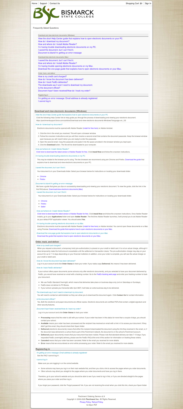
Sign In (148, 3)
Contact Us (55, 3)
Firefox (42, 179)
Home (34, 3)
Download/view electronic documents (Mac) (66, 189)
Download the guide (133, 159)
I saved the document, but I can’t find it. (56, 49)
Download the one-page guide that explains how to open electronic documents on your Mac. (80, 68)
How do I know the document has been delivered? (60, 79)
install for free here (90, 128)
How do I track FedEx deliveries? (53, 82)
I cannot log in (44, 101)
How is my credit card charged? (52, 76)
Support (43, 3)
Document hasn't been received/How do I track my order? (64, 90)
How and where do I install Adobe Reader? (57, 44)
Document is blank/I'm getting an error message (60, 52)
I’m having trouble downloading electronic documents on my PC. (67, 47)
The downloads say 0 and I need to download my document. (65, 84)
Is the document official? (49, 87)
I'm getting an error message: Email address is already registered (67, 98)
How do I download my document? (53, 41)
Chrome (43, 176)
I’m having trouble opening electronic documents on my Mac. (65, 65)
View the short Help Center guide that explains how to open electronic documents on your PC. (80, 38)
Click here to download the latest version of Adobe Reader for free (61, 152)
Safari (43, 206)
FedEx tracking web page (107, 274)
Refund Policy (97, 402)
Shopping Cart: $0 (134, 3)
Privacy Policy (85, 402)
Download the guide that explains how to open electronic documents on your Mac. (81, 229)
